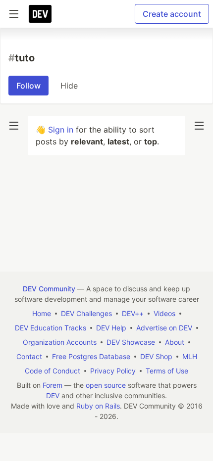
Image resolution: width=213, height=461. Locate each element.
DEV (52, 395)
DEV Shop (156, 356)
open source (106, 385)
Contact (29, 356)
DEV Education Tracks (50, 327)
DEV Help (111, 327)
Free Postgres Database (91, 356)
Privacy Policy (113, 371)
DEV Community (49, 288)
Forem (52, 385)
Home (41, 313)
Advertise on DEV (164, 327)
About (174, 342)
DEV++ (133, 313)
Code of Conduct (52, 371)
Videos (164, 313)
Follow (28, 86)
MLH (189, 356)
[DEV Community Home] (40, 14)
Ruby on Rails (98, 406)
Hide (69, 86)
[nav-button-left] (14, 126)
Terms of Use (167, 371)
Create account (172, 14)
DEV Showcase (130, 342)
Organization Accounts (60, 342)
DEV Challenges (86, 313)
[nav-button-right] (199, 126)
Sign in (60, 130)
